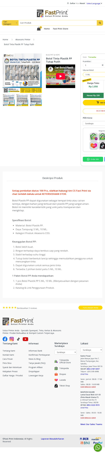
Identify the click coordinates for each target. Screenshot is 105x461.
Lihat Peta (84, 374)
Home (47, 29)
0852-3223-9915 (93, 405)
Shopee (62, 374)
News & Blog (34, 359)
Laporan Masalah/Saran (52, 438)
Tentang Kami (9, 350)
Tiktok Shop (64, 385)
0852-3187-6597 (93, 369)
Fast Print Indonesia (13, 438)
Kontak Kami (8, 355)
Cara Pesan (8, 359)
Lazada (62, 380)
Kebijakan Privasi (10, 371)
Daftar (72, 3)
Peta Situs (7, 363)
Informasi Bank (35, 350)
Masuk (82, 3)
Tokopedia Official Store (65, 361)
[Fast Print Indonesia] (35, 321)
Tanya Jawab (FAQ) (37, 363)
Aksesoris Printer (22, 39)
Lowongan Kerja (36, 375)
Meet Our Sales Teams (91, 424)
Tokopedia (64, 368)
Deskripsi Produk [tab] (52, 178)
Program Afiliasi (36, 367)
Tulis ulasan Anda (90, 307)
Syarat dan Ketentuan (12, 367)
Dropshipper (34, 371)
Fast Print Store (60, 29)
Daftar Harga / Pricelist (13, 375)
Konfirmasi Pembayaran (39, 355)
